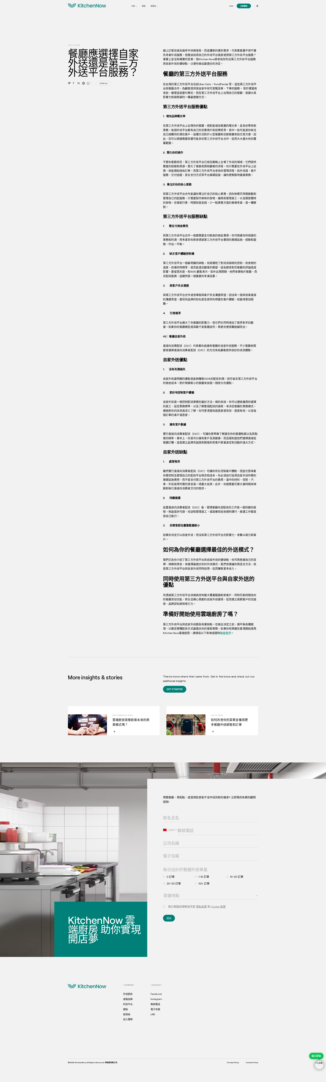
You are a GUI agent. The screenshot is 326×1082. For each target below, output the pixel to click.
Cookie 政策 (218, 906)
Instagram (156, 999)
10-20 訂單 (236, 876)
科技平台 (128, 1004)
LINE (153, 1014)
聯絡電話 (180, 826)
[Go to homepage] (87, 5)
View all (103, 83)
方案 (133, 6)
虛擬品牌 (128, 999)
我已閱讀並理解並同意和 (197, 906)
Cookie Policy (252, 1062)
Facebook (156, 994)
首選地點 (166, 891)
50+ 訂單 (204, 883)
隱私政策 (201, 906)
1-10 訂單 (203, 876)
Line (231, 6)
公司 (164, 839)
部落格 (153, 6)
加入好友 (316, 1055)
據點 (144, 6)
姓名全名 (166, 813)
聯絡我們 (225, 632)
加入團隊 (128, 1019)
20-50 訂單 (174, 883)
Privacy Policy (233, 1062)
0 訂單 (171, 876)
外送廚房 (128, 994)
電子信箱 (166, 851)
